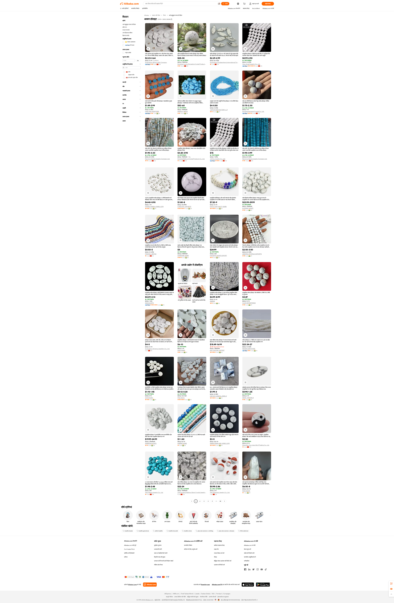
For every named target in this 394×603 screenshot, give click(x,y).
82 (220, 501)
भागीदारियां (246, 561)
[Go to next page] (224, 501)
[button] (219, 3)
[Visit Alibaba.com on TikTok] (266, 569)
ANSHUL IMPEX (183, 111)
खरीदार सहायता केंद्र (219, 545)
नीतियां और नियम (158, 565)
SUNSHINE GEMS (183, 255)
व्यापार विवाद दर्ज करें (219, 553)
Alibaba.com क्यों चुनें (130, 545)
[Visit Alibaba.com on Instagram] (257, 569)
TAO (213, 593)
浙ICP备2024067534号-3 (249, 600)
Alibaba (146, 15)
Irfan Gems (181, 398)
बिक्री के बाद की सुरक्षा (159, 557)
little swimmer (244, 531)
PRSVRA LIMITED (150, 254)
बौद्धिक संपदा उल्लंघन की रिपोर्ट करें (222, 561)
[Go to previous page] (192, 501)
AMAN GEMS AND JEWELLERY (220, 443)
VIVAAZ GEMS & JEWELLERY (154, 206)
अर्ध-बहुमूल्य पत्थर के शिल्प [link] (175, 15)
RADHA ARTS (149, 303)
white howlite (159, 531)
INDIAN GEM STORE (248, 349)
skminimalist (149, 398)
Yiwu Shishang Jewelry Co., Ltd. (220, 492)
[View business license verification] (215, 600)
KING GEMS (181, 350)
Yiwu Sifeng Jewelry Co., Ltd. (154, 492)
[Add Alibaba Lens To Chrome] (150, 584)
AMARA (212, 301)
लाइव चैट (216, 549)
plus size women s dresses (226, 531)
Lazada (197, 593)
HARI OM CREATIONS (152, 111)
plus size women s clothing (205, 531)
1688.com (176, 593)
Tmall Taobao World (187, 593)
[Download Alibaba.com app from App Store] (248, 584)
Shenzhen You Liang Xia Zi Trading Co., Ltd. (255, 445)
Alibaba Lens (132, 584)
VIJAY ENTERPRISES (249, 303)
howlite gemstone (144, 531)
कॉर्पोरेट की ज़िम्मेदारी (129, 553)
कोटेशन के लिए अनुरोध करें (190, 549)
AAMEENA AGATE (150, 443)
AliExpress (167, 593)
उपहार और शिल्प (156, 15)
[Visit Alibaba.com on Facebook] (245, 569)
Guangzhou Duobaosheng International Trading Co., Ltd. (224, 62)
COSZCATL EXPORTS (184, 206)
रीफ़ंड (215, 557)
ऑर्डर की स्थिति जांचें (249, 553)
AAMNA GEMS (182, 443)
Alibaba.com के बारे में (130, 541)
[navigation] (131, 258)
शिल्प (164, 15)
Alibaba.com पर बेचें (249, 545)
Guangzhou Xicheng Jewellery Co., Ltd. (157, 349)
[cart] (244, 4)
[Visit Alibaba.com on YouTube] (261, 569)
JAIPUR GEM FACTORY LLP (219, 110)
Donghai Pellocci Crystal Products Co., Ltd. (191, 159)
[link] (391, 583)
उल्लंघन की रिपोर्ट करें (219, 565)
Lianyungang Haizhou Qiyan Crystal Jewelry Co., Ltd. (192, 492)
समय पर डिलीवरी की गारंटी (160, 553)
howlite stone (188, 531)
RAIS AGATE (246, 491)
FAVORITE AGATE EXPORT (218, 255)
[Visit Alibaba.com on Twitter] (253, 569)
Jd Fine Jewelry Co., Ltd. (217, 159)
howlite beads (129, 531)
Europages (226, 593)
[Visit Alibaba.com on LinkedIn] (249, 569)
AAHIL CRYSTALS (248, 398)
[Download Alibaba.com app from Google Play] (263, 584)
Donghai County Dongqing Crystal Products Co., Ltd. (192, 64)
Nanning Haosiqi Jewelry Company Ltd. (157, 159)
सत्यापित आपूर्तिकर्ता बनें (250, 557)
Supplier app (205, 584)
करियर (126, 557)
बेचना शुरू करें (247, 549)
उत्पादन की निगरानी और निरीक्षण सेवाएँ (163, 561)
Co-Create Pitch (129, 549)
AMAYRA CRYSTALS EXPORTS (252, 254)
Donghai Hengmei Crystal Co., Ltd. (253, 111)
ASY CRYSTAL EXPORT (217, 350)
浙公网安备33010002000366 (230, 600)
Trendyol (219, 593)
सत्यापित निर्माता (188, 545)
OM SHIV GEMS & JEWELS (218, 396)
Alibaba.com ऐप (217, 584)
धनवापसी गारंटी (158, 549)
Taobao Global (205, 593)
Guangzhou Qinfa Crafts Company (156, 62)
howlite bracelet (173, 531)
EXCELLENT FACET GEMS (218, 206)
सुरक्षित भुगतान (157, 545)
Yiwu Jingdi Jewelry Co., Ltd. (251, 64)
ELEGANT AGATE (247, 208)
